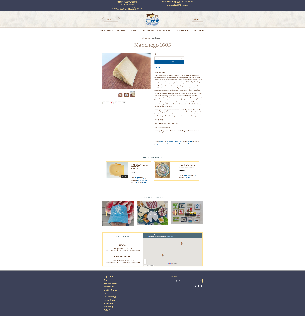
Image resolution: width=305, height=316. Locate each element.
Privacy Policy (108, 306)
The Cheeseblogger (182, 30)
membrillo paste (182, 131)
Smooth (144, 182)
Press (194, 30)
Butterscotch (134, 179)
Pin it (112, 103)
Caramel (141, 179)
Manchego (177, 143)
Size (155, 54)
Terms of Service (109, 300)
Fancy (115, 103)
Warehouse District (110, 283)
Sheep (166, 143)
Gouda (135, 182)
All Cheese (146, 38)
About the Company (164, 30)
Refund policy (108, 303)
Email (124, 103)
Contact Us (107, 310)
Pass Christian (109, 286)
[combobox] (111, 19)
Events (106, 293)
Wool (180, 141)
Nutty (172, 141)
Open (199, 143)
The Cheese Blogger (110, 296)
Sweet (176, 141)
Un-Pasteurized (159, 143)
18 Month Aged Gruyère (187, 165)
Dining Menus (121, 30)
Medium (189, 141)
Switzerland (187, 175)
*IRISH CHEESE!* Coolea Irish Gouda (139, 166)
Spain (161, 141)
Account (202, 30)
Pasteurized (140, 180)
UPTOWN (122, 245)
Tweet (107, 103)
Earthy (168, 141)
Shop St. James (105, 30)
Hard (196, 143)
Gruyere (187, 177)
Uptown (106, 280)
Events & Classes (148, 30)
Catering (134, 30)
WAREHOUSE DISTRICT (122, 256)
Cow (146, 180)
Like (103, 103)
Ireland (137, 177)
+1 (119, 103)
